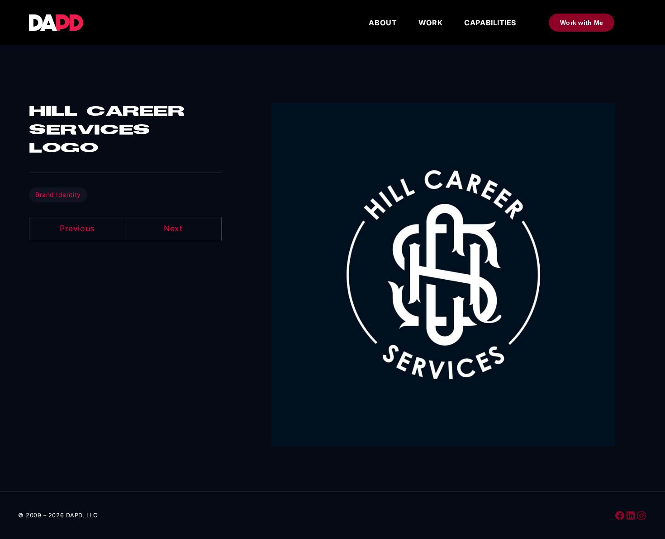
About (383, 22)
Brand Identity (58, 194)
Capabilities (490, 22)
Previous (77, 228)
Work (430, 22)
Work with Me (581, 22)
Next (173, 228)
